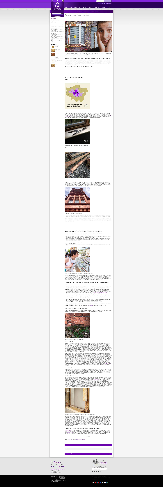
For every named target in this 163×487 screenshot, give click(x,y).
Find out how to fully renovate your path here (100, 292)
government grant (108, 363)
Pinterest (96, 471)
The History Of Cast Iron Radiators (55, 28)
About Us (93, 476)
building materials (78, 439)
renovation (83, 439)
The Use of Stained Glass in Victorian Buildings (57, 31)
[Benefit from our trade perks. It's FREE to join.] (54, 477)
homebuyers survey (70, 432)
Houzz (100, 471)
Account (66, 3)
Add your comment (68, 453)
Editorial (93, 11)
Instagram (98, 471)
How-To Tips (76, 11)
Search (53, 10)
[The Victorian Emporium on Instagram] (104, 3)
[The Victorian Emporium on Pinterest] (103, 3)
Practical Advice (81, 11)
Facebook (92, 471)
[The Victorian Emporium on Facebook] (99, 3)
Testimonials (98, 11)
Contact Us (99, 476)
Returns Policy (104, 476)
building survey (68, 430)
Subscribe (106, 469)
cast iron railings (90, 305)
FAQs (96, 476)
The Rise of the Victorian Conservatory (56, 42)
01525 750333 (58, 466)
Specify (62, 477)
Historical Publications (88, 11)
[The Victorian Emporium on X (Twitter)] (101, 3)
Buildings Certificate (97, 379)
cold (79, 343)
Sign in (68, 3)
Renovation (70, 439)
